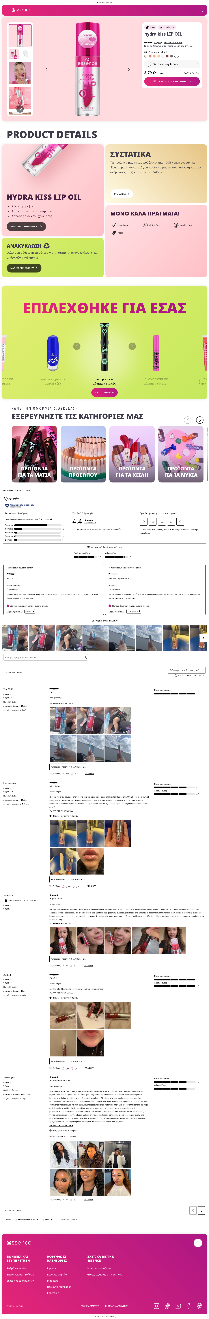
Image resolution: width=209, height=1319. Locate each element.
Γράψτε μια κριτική (173, 43)
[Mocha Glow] (167, 56)
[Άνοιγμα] (6, 10)
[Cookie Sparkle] (158, 56)
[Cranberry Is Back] (145, 56)
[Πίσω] (76, 346)
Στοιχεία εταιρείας (90, 1306)
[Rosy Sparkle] (150, 56)
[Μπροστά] (132, 346)
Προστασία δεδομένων (116, 1306)
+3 (176, 56)
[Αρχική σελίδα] (22, 10)
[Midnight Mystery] (171, 56)
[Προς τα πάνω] (198, 1243)
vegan (152, 27)
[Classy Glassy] (162, 56)
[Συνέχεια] (199, 420)
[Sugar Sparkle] (154, 56)
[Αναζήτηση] (201, 10)
